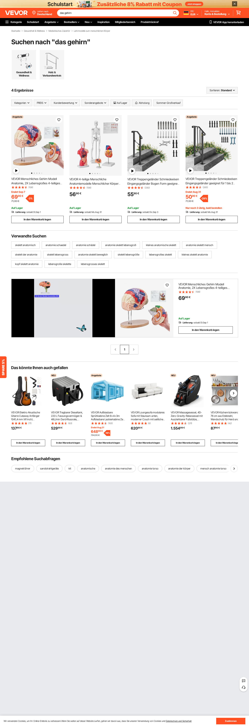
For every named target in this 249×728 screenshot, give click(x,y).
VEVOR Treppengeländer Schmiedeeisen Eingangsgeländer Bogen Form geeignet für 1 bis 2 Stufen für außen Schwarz (153, 183)
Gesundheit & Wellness (34, 31)
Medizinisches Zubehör (59, 31)
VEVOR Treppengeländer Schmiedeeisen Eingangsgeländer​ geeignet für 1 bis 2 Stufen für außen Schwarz (211, 183)
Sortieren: (215, 90)
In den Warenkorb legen (37, 219)
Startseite (15, 31)
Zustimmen (231, 721)
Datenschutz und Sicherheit (179, 721)
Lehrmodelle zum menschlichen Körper (92, 31)
